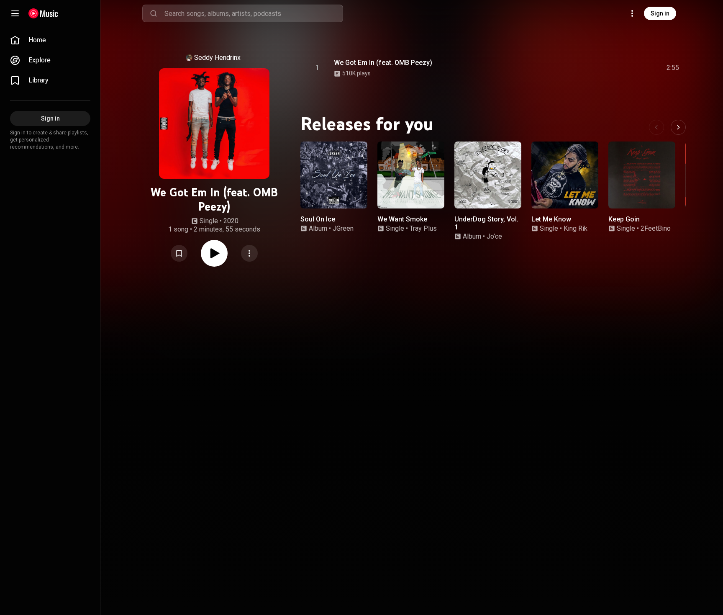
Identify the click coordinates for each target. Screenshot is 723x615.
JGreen (343, 228)
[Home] (43, 13)
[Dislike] (625, 67)
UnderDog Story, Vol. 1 (486, 223)
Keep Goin (624, 219)
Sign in (660, 13)
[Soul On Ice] (333, 175)
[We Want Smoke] (410, 175)
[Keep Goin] (641, 175)
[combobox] (253, 13)
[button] (179, 253)
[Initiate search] (153, 13)
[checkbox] (673, 68)
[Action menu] (249, 253)
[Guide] (15, 13)
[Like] (609, 67)
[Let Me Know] (564, 175)
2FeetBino (656, 228)
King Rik (575, 228)
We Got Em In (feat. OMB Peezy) (383, 63)
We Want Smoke (402, 219)
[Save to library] (179, 253)
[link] (50, 40)
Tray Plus (423, 228)
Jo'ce (494, 236)
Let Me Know (551, 219)
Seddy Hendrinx (217, 58)
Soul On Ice (317, 219)
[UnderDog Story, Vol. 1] (487, 175)
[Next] (678, 127)
